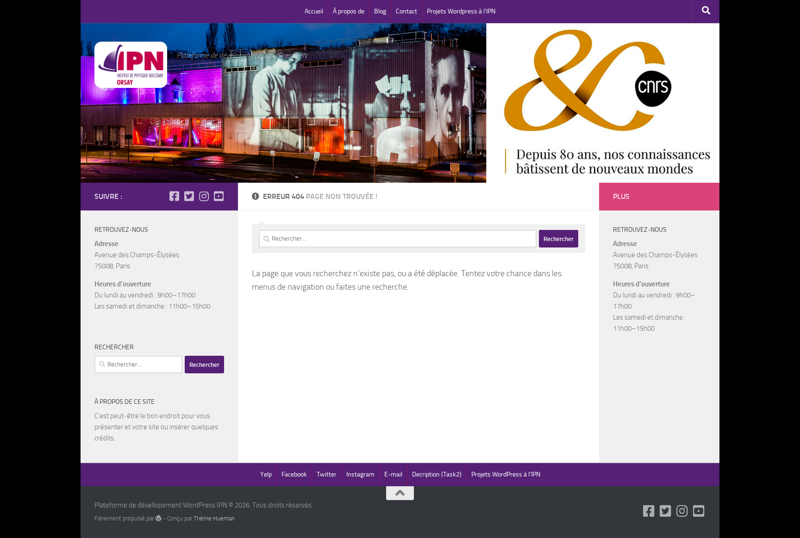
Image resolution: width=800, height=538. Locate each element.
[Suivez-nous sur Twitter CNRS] (188, 196)
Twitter (327, 474)
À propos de (348, 11)
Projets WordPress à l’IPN (505, 474)
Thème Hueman (214, 518)
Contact (406, 11)
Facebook (294, 474)
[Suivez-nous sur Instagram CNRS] (203, 196)
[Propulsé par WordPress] (159, 518)
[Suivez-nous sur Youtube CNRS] (218, 196)
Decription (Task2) (437, 474)
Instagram (360, 474)
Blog (380, 11)
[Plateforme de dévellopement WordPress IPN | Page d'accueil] (130, 65)
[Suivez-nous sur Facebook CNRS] (174, 196)
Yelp (266, 474)
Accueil (314, 11)
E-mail (393, 474)
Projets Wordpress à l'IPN (461, 11)
